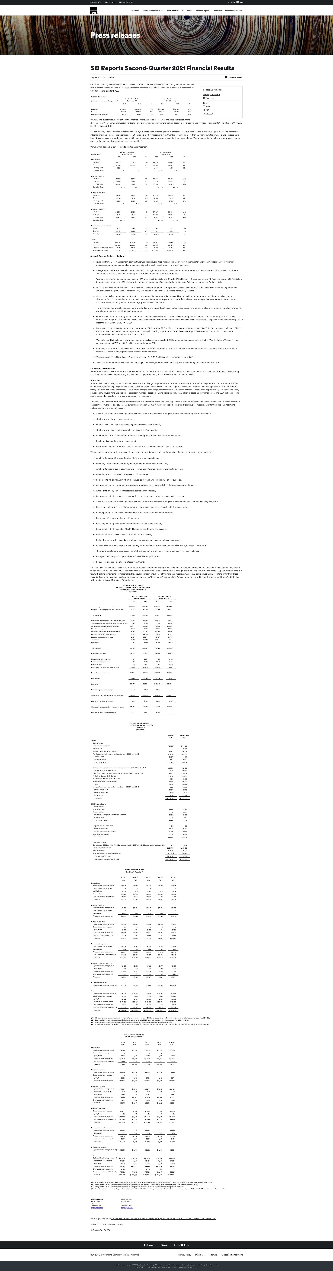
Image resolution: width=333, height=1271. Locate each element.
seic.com (146, 396)
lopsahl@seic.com (97, 1207)
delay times (190, 1265)
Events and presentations (153, 11)
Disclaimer (200, 1255)
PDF (207, 110)
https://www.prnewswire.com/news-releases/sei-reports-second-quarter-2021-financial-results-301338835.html (163, 1218)
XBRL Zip (209, 114)
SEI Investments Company (109, 1255)
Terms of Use (192, 1267)
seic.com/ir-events (216, 371)
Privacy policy (184, 1255)
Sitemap (164, 1245)
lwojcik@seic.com (127, 1207)
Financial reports (203, 11)
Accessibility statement (232, 1255)
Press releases (173, 11)
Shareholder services (234, 11)
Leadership (217, 11)
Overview (135, 11)
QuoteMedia (141, 1265)
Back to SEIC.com (236, 2)
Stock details (187, 11)
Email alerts (148, 1245)
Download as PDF (235, 77)
